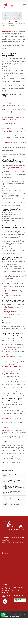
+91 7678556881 (9, 595)
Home (3, 556)
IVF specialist (17, 375)
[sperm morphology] (12, 16)
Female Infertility (18, 23)
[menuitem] (5, 616)
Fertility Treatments (8, 25)
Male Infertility (17, 26)
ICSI (3, 564)
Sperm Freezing (6, 574)
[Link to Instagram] (20, 615)
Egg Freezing (5, 576)
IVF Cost (21, 25)
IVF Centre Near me (16, 25)
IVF (3, 562)
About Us (4, 566)
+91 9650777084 (17, 595)
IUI (3, 560)
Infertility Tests (6, 558)
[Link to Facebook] (18, 615)
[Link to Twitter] (16, 615)
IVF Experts (5, 570)
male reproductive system (13, 167)
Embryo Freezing (6, 572)
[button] (3, 615)
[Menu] (24, 5)
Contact (4, 568)
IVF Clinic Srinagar (18, 462)
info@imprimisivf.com (10, 592)
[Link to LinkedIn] (22, 615)
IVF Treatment (11, 26)
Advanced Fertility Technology (9, 23)
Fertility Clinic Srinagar (9, 462)
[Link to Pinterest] (25, 615)
